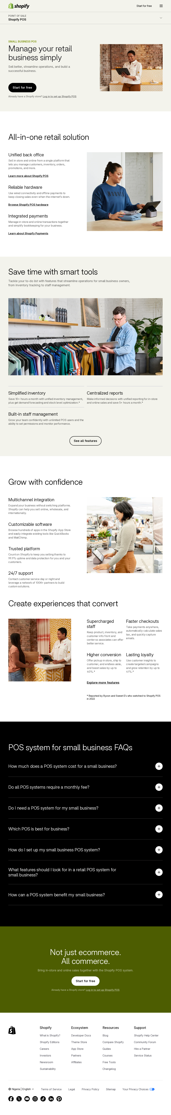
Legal (71, 1089)
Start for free (144, 6)
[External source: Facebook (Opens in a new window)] (11, 1098)
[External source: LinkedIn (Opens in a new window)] (51, 1098)
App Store (77, 1048)
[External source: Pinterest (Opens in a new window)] (59, 1098)
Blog (105, 1035)
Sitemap (111, 1089)
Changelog (109, 1069)
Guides (107, 1048)
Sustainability (48, 1069)
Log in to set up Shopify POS (59, 96)
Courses (108, 1055)
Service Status (143, 1055)
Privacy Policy (90, 1089)
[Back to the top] (12, 1030)
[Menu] (161, 6)
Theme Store (79, 1042)
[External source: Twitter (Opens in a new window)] (19, 1098)
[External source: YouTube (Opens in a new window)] (27, 1098)
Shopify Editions (49, 1042)
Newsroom (46, 1062)
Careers (44, 1048)
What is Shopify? (50, 1035)
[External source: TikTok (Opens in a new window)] (43, 1098)
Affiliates (76, 1062)
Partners (76, 1055)
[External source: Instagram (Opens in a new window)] (35, 1098)
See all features (85, 441)
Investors (45, 1055)
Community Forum (145, 1042)
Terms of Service (51, 1089)
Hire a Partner (142, 1048)
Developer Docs (81, 1035)
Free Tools (109, 1062)
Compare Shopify (113, 1042)
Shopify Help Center (146, 1035)
